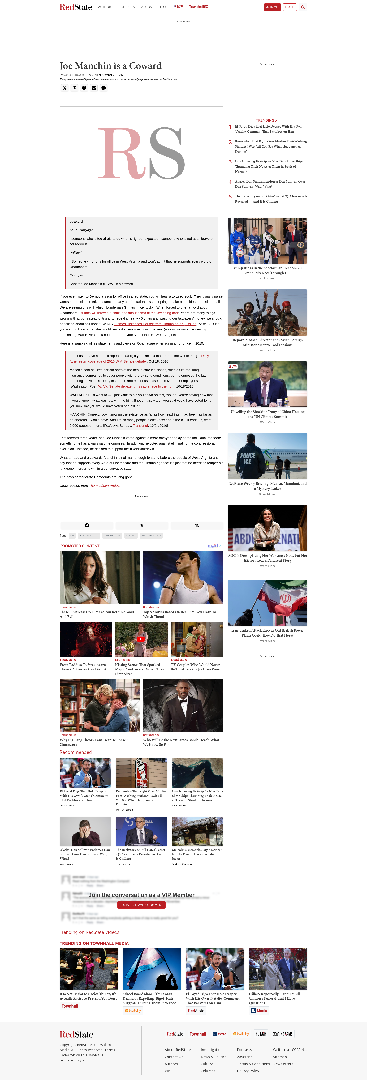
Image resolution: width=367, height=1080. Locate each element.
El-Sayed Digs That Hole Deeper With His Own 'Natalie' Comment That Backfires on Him (84, 795)
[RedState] (76, 7)
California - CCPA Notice (290, 1049)
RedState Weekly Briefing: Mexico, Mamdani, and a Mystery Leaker (267, 486)
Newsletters (283, 1063)
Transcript (140, 425)
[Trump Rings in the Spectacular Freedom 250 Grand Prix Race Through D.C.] (267, 240)
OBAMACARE (112, 535)
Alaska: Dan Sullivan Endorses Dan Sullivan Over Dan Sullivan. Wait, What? (85, 854)
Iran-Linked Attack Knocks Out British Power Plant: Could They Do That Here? (267, 633)
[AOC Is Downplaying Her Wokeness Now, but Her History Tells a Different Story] (267, 528)
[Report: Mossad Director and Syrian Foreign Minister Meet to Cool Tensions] (267, 312)
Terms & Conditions (253, 1063)
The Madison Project (104, 486)
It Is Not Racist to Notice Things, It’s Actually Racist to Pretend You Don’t (88, 996)
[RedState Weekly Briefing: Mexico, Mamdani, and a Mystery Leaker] (267, 456)
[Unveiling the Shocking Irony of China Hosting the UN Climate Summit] (267, 384)
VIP (167, 1071)
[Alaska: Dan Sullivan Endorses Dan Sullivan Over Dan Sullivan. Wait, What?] (85, 831)
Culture (207, 1063)
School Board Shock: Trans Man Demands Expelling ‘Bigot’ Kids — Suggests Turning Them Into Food (150, 998)
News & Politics (213, 1056)
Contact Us (174, 1056)
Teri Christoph (124, 809)
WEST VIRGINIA (151, 535)
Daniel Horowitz (73, 74)
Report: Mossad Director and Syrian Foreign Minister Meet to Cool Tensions (268, 342)
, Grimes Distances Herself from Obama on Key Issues (154, 324)
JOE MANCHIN (89, 535)
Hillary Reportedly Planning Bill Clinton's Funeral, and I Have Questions (274, 998)
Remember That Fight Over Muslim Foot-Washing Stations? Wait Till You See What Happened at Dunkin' (141, 798)
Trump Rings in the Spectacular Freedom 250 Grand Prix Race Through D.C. (267, 270)
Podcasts (127, 7)
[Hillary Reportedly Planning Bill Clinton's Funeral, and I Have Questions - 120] (278, 969)
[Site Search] (303, 7)
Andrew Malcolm (182, 864)
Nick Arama (67, 805)
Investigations (212, 1049)
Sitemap (280, 1056)
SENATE (131, 535)
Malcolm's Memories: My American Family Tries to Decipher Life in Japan (197, 854)
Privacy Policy (248, 1071)
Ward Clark (66, 864)
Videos (146, 7)
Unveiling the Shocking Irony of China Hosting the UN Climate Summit (268, 414)
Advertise (245, 1056)
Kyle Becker (123, 864)
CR (72, 535)
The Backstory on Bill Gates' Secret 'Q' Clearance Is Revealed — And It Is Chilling (141, 854)
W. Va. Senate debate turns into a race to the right (136, 386)
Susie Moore (267, 494)
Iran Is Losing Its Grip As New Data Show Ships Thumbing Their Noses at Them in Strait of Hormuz (197, 795)
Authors (105, 7)
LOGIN (290, 7)
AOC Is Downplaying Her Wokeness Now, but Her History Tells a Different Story (267, 558)
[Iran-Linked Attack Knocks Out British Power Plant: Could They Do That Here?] (267, 602)
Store (162, 7)
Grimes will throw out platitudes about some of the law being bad (129, 313)
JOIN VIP (272, 7)
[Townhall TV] (198, 7)
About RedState (178, 1049)
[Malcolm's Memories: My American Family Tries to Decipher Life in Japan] (197, 831)
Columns (208, 1071)
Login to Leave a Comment (141, 905)
